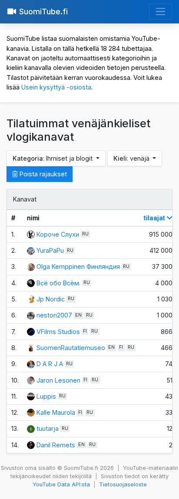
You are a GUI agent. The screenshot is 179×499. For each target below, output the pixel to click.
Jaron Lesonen (58, 380)
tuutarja (47, 428)
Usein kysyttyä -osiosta (56, 87)
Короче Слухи (57, 234)
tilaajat (155, 217)
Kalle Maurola (55, 412)
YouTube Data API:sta (61, 484)
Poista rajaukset (42, 174)
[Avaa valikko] (160, 11)
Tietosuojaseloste (123, 484)
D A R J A (49, 363)
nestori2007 (54, 315)
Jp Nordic (50, 299)
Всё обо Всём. (58, 283)
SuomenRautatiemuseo (70, 347)
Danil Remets (55, 445)
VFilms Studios (58, 331)
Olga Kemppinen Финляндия (78, 266)
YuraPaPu (50, 250)
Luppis (46, 396)
